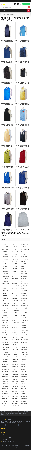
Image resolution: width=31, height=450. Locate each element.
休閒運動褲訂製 (5, 369)
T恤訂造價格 (15, 332)
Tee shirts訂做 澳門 (15, 315)
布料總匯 (21, 411)
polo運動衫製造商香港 (15, 305)
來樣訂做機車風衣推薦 (6, 376)
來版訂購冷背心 (24, 393)
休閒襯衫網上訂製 (6, 366)
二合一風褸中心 (24, 354)
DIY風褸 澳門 (15, 261)
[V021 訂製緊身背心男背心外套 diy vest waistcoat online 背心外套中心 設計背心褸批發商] (8, 156)
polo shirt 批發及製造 (25, 281)
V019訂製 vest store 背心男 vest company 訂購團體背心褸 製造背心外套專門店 (8, 188)
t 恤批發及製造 (5, 315)
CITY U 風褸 (14, 249)
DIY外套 (23, 254)
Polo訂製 (23, 300)
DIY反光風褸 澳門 (15, 254)
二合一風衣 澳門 (6, 354)
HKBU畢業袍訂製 (25, 263)
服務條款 (3, 411)
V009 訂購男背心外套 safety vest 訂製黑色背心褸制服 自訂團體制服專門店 (23, 209)
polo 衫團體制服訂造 (6, 286)
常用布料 (16, 413)
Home (3, 14)
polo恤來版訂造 (15, 286)
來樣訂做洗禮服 (15, 376)
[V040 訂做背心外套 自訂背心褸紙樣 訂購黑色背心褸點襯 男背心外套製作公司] (23, 72)
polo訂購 (14, 303)
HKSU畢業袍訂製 (6, 271)
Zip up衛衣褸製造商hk (6, 342)
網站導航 (14, 411)
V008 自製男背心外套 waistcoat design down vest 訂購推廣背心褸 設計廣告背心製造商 (8, 230)
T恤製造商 (23, 327)
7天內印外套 (5, 246)
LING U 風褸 (24, 276)
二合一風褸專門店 (15, 357)
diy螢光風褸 (5, 259)
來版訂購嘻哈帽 (5, 396)
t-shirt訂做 (14, 320)
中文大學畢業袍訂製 (25, 352)
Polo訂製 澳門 (5, 303)
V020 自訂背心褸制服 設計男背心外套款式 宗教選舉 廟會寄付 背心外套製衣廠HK (23, 167)
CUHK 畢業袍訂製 (15, 251)
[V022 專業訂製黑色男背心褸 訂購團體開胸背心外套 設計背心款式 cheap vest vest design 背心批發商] (23, 135)
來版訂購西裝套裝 (6, 403)
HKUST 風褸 (24, 273)
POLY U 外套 (5, 308)
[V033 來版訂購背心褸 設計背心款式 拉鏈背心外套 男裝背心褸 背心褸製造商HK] (8, 93)
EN (28, 10)
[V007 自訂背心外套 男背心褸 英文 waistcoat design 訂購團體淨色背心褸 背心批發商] (23, 219)
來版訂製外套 (5, 393)
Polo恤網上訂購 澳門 (6, 288)
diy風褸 (4, 261)
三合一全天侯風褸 (15, 344)
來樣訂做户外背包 (25, 374)
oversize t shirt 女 (15, 281)
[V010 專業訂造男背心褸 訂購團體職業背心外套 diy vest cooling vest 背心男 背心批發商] (8, 198)
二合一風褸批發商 (25, 357)
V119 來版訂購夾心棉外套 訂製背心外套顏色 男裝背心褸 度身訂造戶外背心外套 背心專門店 (8, 41)
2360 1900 (15, 1)
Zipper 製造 (24, 342)
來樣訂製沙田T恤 (15, 384)
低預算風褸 (23, 369)
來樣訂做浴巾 (24, 376)
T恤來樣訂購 (24, 322)
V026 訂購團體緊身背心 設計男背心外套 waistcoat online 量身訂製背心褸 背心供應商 (23, 125)
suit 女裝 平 (4, 312)
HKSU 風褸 (23, 268)
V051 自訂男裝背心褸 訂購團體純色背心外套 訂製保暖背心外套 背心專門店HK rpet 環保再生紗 (23, 62)
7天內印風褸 (14, 246)
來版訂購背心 (24, 396)
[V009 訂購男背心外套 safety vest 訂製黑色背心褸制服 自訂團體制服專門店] (23, 198)
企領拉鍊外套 (5, 361)
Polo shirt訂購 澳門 (25, 283)
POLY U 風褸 (15, 308)
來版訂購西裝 (24, 401)
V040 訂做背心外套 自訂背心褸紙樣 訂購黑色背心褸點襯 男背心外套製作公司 (23, 83)
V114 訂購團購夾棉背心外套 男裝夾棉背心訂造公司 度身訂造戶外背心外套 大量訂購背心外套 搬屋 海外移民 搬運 (23, 41)
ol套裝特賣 (23, 278)
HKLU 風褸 (14, 266)
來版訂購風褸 (5, 406)
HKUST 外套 (5, 273)
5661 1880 (4, 1)
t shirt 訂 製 (14, 312)
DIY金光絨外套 (24, 259)
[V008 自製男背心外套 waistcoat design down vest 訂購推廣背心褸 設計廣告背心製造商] (8, 219)
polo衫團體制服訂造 (25, 290)
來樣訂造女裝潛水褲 (6, 388)
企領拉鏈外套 (15, 361)
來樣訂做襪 (14, 379)
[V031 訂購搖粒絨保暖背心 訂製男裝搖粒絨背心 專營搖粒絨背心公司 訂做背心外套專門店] (23, 93)
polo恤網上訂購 (24, 286)
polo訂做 (4, 300)
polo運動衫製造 (5, 305)
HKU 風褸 (23, 271)
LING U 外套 (15, 276)
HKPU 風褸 (4, 268)
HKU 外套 (14, 271)
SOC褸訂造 (24, 310)
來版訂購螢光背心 (6, 398)
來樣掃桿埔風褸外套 (25, 371)
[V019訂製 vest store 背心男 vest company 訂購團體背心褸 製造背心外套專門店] (8, 177)
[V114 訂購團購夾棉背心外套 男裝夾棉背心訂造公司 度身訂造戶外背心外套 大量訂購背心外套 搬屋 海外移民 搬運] (23, 30)
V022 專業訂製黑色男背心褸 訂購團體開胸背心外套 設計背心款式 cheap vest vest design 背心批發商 (23, 146)
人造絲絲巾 (23, 359)
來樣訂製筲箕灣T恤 (25, 384)
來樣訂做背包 (5, 379)
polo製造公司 (15, 295)
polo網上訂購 (5, 290)
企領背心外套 (5, 364)
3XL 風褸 (4, 244)
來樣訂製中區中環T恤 (6, 381)
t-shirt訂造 (4, 322)
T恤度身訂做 (5, 325)
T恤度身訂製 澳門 (15, 325)
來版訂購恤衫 (15, 396)
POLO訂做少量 (15, 300)
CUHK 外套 (4, 251)
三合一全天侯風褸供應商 (25, 344)
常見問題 (7, 413)
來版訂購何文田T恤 (15, 393)
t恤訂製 (13, 330)
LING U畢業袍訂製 (6, 278)
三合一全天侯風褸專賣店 (6, 347)
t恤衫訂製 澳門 (15, 327)
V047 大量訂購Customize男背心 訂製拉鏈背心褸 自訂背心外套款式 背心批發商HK (8, 83)
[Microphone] (15, 4)
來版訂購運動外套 (15, 403)
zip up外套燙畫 (15, 339)
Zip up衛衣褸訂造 (15, 342)
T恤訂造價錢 (24, 332)
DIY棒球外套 (5, 256)
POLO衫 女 (14, 290)
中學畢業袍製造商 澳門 (6, 352)
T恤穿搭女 (23, 325)
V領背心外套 (24, 335)
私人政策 (7, 411)
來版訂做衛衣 (24, 391)
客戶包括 (3, 413)
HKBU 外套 (4, 263)
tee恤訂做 (23, 317)
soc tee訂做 (5, 310)
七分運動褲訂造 (5, 344)
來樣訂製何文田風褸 (15, 381)
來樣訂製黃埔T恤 (25, 386)
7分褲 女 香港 (24, 244)
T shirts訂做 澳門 (25, 312)
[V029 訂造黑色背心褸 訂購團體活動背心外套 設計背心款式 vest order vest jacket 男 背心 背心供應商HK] (8, 114)
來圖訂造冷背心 (5, 371)
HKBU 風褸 (14, 263)
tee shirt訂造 (15, 317)
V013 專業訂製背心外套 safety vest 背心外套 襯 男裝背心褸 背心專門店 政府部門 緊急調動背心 (23, 188)
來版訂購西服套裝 (6, 401)
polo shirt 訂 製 (5, 283)
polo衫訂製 (4, 295)
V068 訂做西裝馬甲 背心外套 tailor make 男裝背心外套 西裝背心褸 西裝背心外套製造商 (8, 62)
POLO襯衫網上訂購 (6, 298)
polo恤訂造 (23, 288)
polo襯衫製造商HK (15, 298)
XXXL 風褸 (14, 337)
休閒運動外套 (24, 366)
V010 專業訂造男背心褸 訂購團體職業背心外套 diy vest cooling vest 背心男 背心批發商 (8, 209)
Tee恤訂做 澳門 (5, 320)
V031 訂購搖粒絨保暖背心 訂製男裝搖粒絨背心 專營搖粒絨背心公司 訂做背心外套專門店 (23, 104)
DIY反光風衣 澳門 (6, 254)
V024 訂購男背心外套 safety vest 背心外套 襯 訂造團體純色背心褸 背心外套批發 (8, 146)
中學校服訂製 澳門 (25, 349)
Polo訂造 (23, 303)
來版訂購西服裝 (15, 401)
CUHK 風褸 (23, 251)
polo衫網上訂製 (15, 293)
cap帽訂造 (23, 246)
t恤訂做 (4, 330)
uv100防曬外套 (5, 335)
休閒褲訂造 (23, 364)
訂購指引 (12, 413)
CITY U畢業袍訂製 (25, 249)
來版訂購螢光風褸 (15, 398)
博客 (18, 411)
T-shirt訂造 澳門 (15, 322)
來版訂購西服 (24, 398)
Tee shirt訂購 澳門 (6, 317)
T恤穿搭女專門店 (6, 327)
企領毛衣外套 (24, 361)
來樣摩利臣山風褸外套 (6, 374)
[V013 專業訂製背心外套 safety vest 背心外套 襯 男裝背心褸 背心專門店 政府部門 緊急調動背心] (23, 177)
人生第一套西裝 (15, 359)
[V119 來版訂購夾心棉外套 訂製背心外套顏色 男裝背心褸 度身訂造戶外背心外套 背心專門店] (8, 30)
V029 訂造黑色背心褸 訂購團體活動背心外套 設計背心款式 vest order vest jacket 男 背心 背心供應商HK (8, 125)
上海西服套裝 (24, 347)
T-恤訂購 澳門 (24, 330)
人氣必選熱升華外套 (6, 359)
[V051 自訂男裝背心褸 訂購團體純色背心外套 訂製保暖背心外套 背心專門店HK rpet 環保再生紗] (23, 51)
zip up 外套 (23, 337)
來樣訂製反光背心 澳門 (25, 381)
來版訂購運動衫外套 (25, 403)
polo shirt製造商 (15, 283)
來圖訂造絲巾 (15, 371)
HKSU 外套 (14, 268)
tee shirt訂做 (24, 315)
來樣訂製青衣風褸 (15, 386)
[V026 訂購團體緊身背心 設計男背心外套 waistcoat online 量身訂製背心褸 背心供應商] (23, 114)
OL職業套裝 (5, 281)
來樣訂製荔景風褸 (6, 386)
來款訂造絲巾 (15, 388)
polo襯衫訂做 (24, 298)
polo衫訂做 (23, 293)
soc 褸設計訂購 (15, 310)
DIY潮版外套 (15, 256)
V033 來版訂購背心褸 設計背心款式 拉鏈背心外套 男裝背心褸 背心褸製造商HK (8, 104)
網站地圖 (15, 447)
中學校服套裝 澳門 (6, 349)
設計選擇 (26, 411)
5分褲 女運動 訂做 (15, 244)
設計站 (2, 414)
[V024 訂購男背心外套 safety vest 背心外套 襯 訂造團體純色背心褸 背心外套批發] (8, 135)
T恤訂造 (4, 332)
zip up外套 (4, 339)
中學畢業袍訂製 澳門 (15, 352)
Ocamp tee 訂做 (15, 278)
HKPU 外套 (23, 266)
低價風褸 (14, 369)
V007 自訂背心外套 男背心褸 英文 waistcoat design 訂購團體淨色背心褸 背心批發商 (23, 230)
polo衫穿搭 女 (5, 293)
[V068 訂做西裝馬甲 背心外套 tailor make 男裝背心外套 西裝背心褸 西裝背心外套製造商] (8, 51)
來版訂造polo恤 (15, 406)
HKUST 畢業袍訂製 (15, 273)
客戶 (11, 411)
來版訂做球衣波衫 (15, 391)
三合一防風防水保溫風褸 (15, 347)
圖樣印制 (25, 413)
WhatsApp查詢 (26, 4)
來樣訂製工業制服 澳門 (6, 384)
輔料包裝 (20, 413)
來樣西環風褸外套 (15, 374)
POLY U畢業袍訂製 (25, 308)
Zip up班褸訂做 (24, 339)
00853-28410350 (8, 436)
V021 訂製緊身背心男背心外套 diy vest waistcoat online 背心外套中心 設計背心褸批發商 (8, 167)
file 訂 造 (23, 261)
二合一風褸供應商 (6, 357)
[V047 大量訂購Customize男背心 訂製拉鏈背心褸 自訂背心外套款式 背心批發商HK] (8, 72)
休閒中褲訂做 (15, 364)
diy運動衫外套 (15, 259)
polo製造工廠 (24, 295)
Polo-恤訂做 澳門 (15, 288)
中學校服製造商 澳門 (15, 349)
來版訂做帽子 (5, 391)
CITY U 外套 (5, 249)
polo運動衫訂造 (24, 305)
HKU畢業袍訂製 (5, 276)
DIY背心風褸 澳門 (25, 256)
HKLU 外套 (4, 266)
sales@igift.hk (5, 439)
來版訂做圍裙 (24, 388)
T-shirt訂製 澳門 (25, 320)
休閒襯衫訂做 (15, 366)
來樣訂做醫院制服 (25, 379)
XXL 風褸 (4, 337)
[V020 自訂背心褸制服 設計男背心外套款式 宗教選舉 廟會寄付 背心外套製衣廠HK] (23, 156)
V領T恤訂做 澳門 (15, 335)
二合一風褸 (14, 354)
